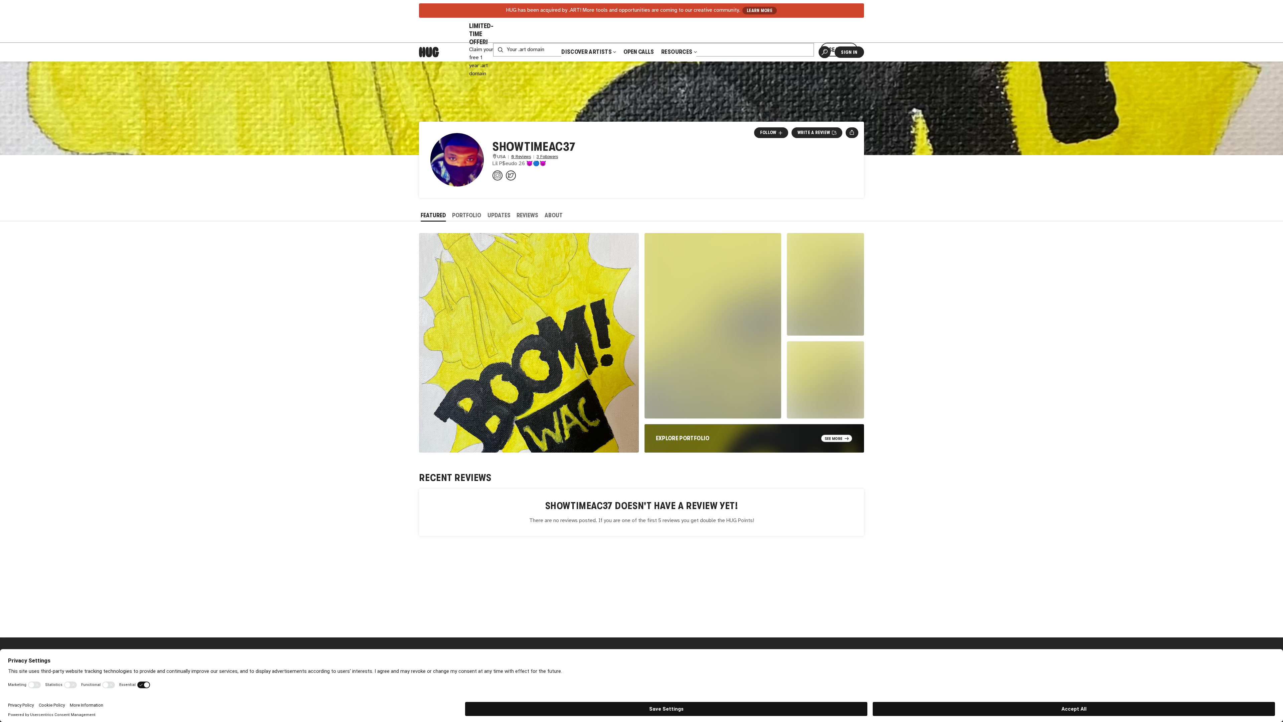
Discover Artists (586, 51)
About (554, 215)
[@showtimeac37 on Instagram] (497, 175)
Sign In (849, 52)
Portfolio (466, 215)
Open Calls (638, 51)
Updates (499, 215)
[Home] (429, 52)
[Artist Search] (825, 52)
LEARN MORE (759, 10)
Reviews (527, 215)
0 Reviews (521, 157)
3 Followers (547, 157)
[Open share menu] (852, 132)
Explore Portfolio (683, 438)
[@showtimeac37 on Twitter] (511, 175)
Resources (677, 51)
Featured (433, 215)
